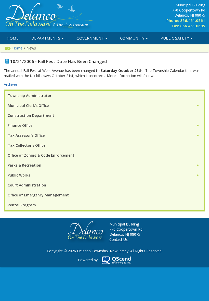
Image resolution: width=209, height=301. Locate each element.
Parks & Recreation (24, 165)
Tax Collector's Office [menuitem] (26, 145)
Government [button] (90, 38)
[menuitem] (103, 105)
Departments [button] (45, 38)
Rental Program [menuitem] (22, 205)
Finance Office (20, 125)
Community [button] (132, 38)
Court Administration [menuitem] (27, 185)
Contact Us (118, 239)
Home (13, 38)
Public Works (19, 175)
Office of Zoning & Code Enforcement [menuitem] (41, 155)
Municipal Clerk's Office (28, 105)
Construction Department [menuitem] (31, 115)
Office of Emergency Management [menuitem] (38, 195)
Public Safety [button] (175, 38)
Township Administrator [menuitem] (29, 95)
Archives (11, 84)
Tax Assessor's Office (26, 135)
